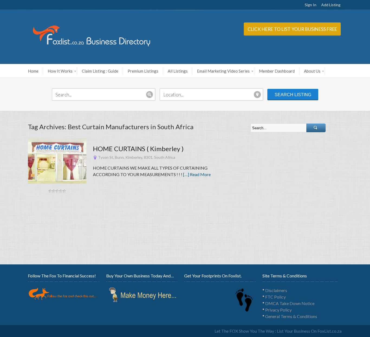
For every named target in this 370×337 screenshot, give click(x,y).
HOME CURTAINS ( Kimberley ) (138, 149)
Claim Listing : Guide (100, 71)
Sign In (310, 4)
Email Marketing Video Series (223, 71)
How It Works (60, 71)
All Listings (178, 71)
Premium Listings (143, 71)
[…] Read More (197, 174)
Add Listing (330, 4)
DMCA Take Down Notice (289, 303)
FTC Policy (275, 296)
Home (33, 71)
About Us (312, 71)
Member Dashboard (277, 71)
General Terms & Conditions (291, 316)
